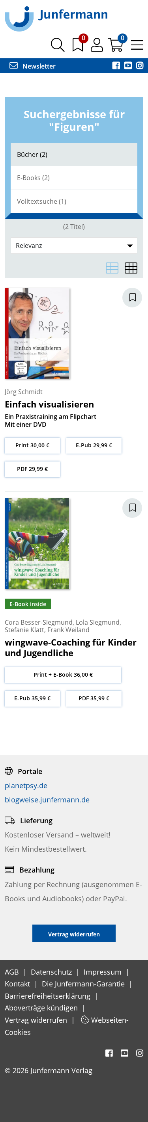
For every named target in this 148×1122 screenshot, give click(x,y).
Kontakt (18, 983)
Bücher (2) (32, 154)
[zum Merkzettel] (78, 47)
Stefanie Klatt (24, 629)
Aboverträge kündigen (42, 1007)
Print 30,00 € (32, 445)
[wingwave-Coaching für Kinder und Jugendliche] (37, 542)
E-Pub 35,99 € (32, 698)
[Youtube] (128, 66)
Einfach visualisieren (49, 404)
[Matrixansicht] (131, 268)
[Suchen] (58, 47)
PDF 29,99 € (32, 469)
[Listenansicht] (112, 268)
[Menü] (137, 47)
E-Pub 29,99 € (94, 445)
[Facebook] (116, 66)
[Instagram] (139, 66)
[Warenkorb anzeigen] (116, 47)
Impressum (104, 972)
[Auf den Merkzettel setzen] (137, 297)
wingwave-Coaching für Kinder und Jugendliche (71, 647)
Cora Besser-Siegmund (39, 622)
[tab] (74, 154)
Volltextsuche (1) (41, 201)
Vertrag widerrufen (37, 1020)
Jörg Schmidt (24, 391)
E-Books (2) (33, 177)
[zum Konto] (98, 47)
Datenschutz (52, 972)
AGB (13, 972)
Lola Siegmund (98, 622)
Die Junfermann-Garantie (84, 983)
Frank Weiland (68, 629)
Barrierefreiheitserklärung (48, 996)
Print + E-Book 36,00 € (63, 674)
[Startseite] (56, 18)
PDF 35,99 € (94, 698)
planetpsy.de (26, 785)
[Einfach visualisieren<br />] (37, 332)
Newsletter (38, 66)
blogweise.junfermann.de (47, 799)
